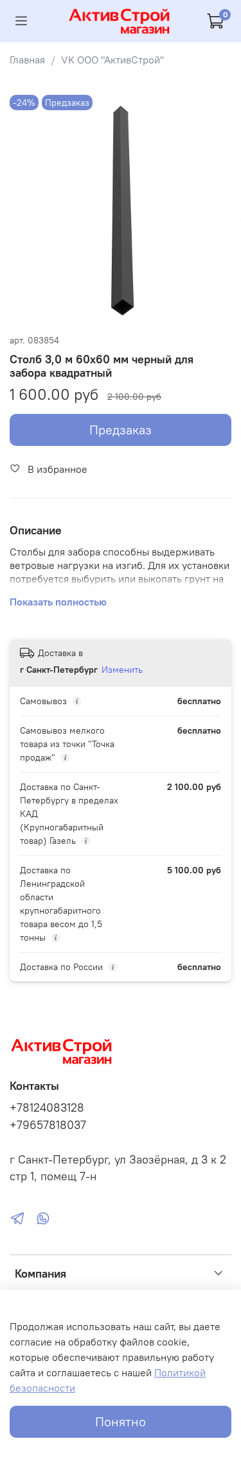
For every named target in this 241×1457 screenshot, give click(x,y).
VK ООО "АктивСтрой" (112, 59)
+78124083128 (47, 1108)
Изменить (122, 669)
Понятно (120, 1421)
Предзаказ (120, 430)
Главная (27, 59)
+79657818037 (48, 1125)
